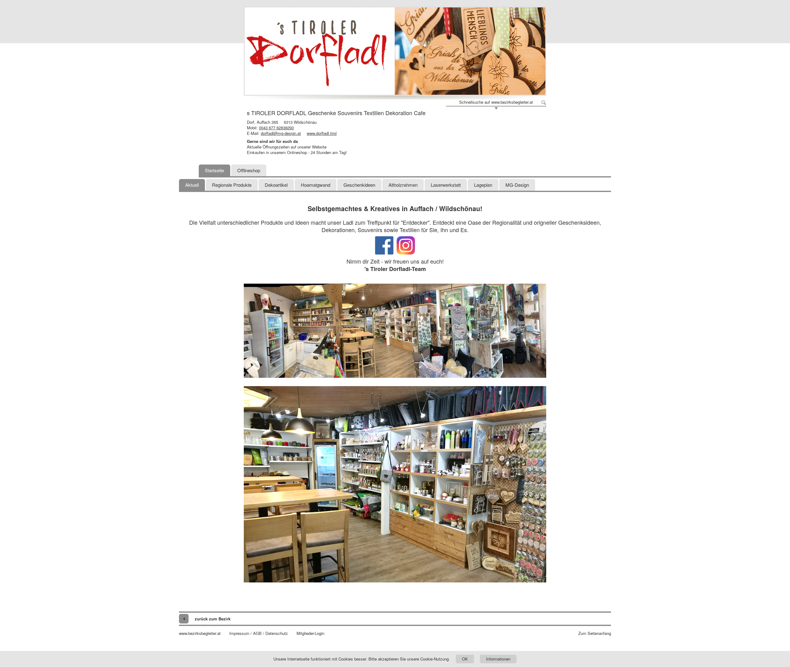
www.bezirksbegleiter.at (200, 633)
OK (465, 659)
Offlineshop (248, 170)
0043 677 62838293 (276, 128)
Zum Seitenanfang (594, 633)
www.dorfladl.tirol (322, 133)
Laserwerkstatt (446, 184)
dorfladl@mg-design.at (281, 133)
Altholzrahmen (403, 184)
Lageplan (483, 184)
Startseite (214, 170)
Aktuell (192, 184)
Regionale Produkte (232, 184)
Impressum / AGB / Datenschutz (258, 633)
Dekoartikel (276, 184)
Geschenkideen (359, 184)
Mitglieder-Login (310, 633)
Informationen (498, 659)
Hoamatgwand (315, 184)
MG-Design (517, 184)
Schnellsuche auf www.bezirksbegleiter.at (496, 102)
